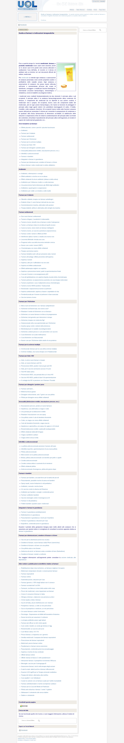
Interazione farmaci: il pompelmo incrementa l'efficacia (38, 660)
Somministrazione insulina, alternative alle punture (37, 205)
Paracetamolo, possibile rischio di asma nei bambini (38, 480)
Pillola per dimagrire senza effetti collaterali (35, 397)
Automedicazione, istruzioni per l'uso (33, 579)
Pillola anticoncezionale (29, 452)
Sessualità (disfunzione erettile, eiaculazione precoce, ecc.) (40, 150)
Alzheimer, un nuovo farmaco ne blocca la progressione (39, 314)
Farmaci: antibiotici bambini (30, 495)
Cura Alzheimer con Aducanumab (32, 337)
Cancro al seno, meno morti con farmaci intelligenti (37, 228)
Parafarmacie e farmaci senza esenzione (34, 646)
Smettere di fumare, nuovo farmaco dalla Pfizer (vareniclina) (40, 542)
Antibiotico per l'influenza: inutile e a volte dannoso (37, 182)
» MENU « (27, 17)
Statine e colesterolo (27, 695)
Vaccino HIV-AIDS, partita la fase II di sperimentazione (38, 377)
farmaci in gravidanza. (26, 531)
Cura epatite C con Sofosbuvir (30, 678)
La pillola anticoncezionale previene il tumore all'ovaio (38, 446)
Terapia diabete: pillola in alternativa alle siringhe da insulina (40, 208)
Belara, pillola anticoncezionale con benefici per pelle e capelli (41, 457)
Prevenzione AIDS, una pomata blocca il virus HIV (37, 374)
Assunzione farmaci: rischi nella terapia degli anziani (38, 666)
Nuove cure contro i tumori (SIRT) (32, 245)
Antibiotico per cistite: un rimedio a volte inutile (36, 191)
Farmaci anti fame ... (27, 389)
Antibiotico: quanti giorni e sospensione (33, 188)
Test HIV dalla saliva (27, 371)
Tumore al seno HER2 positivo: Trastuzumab (35, 286)
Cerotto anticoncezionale (29, 460)
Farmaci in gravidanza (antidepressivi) (33, 512)
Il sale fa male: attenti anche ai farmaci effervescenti (37, 669)
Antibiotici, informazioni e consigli (32, 173)
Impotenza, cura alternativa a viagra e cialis (35, 409)
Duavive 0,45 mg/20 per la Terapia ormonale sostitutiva (38, 672)
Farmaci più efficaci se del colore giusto (34, 623)
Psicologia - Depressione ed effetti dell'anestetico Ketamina (40, 614)
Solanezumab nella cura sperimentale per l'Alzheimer (38, 323)
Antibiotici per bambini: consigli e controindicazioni (37, 492)
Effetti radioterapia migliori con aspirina (33, 268)
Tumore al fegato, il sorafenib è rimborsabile (35, 219)
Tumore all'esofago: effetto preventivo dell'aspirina (37, 257)
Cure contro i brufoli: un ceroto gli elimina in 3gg (36, 626)
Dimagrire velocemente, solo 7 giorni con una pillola (38, 394)
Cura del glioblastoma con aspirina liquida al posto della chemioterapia (44, 277)
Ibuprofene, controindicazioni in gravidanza (35, 523)
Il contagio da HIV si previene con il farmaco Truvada (38, 380)
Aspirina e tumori (26, 260)
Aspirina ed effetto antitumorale (31, 265)
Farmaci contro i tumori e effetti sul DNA (34, 234)
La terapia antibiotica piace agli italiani (33, 620)
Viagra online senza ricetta (29, 437)
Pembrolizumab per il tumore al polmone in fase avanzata (39, 294)
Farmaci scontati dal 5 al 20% (30, 585)
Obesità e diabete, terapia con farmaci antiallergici (37, 199)
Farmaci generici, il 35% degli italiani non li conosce (38, 582)
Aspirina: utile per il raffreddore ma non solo (35, 262)
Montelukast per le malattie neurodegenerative (36, 329)
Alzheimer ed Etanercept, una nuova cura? (35, 308)
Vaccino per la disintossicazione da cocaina (35, 539)
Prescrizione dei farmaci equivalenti (32, 640)
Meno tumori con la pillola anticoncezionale (35, 455)
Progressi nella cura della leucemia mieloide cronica (38, 242)
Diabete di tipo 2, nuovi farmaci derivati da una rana (37, 202)
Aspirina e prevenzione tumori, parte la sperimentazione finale (41, 271)
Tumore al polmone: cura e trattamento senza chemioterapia (40, 283)
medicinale (25, 77)
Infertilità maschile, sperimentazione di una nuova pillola (39, 449)
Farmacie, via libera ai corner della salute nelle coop (38, 588)
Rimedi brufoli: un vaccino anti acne (32, 629)
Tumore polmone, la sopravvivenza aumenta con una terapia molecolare (44, 280)
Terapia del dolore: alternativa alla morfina (34, 675)
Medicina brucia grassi (28, 391)
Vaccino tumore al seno (28, 297)
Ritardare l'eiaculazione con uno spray (33, 414)
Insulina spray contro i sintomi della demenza (35, 326)
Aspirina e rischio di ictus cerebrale (32, 652)
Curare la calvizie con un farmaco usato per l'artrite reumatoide (41, 681)
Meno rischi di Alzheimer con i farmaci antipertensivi (37, 306)
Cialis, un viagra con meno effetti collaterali (35, 420)
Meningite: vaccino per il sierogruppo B (33, 663)
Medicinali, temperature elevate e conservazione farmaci (39, 571)
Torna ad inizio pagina (30, 738)
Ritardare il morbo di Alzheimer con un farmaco (36, 311)
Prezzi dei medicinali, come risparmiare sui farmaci (37, 591)
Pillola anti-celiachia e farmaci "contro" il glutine (36, 689)
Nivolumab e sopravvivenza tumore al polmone (36, 288)
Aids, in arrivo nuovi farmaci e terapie (33, 360)
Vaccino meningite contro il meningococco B (35, 498)
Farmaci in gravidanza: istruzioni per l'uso (34, 521)
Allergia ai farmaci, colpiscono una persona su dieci (37, 597)
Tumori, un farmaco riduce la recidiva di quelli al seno (38, 225)
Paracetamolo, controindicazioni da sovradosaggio (37, 649)
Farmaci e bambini (27, 156)
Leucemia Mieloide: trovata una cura (32, 239)
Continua (43, 20)
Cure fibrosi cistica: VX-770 (30, 631)
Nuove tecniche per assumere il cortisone (34, 617)
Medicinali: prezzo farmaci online (31, 643)
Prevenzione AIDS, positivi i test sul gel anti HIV (36, 366)
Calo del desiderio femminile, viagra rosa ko (35, 423)
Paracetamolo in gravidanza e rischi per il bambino (37, 518)
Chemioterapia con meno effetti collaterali (34, 248)
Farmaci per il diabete (28, 133)
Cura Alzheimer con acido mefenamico (33, 334)
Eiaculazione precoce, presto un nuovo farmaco (36, 406)
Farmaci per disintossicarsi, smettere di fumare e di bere (39, 162)
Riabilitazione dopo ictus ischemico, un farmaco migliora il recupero (43, 568)
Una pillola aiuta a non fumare (30, 548)
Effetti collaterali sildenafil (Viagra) (32, 432)
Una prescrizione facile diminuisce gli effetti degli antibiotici (40, 185)
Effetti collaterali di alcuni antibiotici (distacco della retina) (39, 179)
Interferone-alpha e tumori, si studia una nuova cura (37, 236)
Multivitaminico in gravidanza (30, 515)
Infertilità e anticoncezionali (30, 153)
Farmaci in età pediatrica (29, 501)
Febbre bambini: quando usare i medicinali (35, 503)
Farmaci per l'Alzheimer (28, 139)
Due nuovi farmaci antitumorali (31, 216)
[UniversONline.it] (27, 10)
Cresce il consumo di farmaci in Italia (33, 594)
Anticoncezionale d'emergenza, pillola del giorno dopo (38, 469)
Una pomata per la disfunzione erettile (33, 411)
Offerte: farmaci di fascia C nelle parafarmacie (35, 658)
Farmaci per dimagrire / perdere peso (33, 148)
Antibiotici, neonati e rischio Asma (32, 486)
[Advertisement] (47, 48)
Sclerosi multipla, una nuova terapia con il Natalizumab (39, 352)
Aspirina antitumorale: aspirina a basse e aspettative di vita (40, 291)
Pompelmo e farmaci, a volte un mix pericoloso (36, 605)
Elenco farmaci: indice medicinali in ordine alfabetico (38, 165)
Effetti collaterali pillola (28, 466)
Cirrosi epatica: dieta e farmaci (31, 600)
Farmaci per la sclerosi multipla (31, 142)
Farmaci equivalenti (27, 574)
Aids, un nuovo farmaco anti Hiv (31, 363)
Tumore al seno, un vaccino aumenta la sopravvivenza (38, 231)
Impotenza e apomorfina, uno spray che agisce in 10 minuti (40, 426)
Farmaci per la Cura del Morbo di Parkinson (35, 686)
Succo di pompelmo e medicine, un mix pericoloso (37, 608)
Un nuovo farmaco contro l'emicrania (33, 611)
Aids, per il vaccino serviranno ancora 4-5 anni (36, 369)
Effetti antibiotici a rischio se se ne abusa (34, 176)
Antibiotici (24, 130)
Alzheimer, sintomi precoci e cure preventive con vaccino (39, 332)
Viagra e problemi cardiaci (29, 435)
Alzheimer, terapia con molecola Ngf (32, 320)
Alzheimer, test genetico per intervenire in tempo (36, 317)
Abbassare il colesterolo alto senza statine (34, 692)
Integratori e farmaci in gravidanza (32, 159)
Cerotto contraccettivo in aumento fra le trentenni (36, 463)
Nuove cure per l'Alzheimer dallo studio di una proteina (38, 340)
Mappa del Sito (21, 738)
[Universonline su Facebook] (22, 25)
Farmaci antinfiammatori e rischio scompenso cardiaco (38, 684)
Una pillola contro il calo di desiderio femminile (36, 417)
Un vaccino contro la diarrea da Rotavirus (34, 489)
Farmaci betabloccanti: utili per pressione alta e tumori (38, 254)
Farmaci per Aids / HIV (28, 145)
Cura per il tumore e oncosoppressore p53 (34, 274)
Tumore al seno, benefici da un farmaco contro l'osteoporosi (40, 222)
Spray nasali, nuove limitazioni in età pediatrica (36, 483)
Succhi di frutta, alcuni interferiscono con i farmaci (37, 603)
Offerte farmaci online (28, 655)
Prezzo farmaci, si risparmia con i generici (34, 634)
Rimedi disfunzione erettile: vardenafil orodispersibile (38, 429)
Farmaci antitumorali (27, 136)
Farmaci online (26, 577)
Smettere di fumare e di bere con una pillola (35, 545)
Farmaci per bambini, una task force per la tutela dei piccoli (40, 477)
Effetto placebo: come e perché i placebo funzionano (38, 127)
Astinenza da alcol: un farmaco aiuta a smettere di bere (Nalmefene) (43, 551)
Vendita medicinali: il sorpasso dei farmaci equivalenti (38, 637)
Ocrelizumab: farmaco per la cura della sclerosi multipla (39, 349)
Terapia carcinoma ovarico (29, 251)
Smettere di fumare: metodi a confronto (33, 554)
